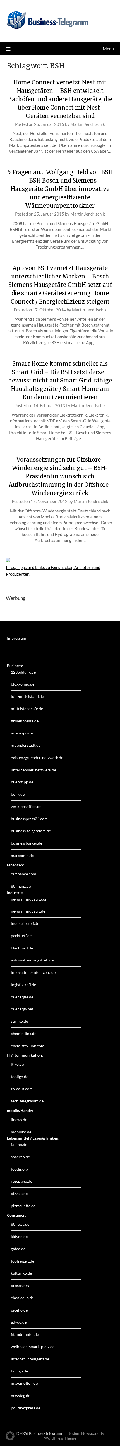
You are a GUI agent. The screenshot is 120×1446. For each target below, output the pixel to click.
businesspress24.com (29, 818)
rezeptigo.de (21, 1181)
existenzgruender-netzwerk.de (37, 757)
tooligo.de (19, 1076)
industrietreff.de (25, 923)
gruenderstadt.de (25, 745)
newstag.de (20, 1395)
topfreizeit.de (22, 1261)
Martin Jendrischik (87, 124)
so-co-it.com (22, 1088)
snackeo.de (20, 1156)
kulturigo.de (21, 1273)
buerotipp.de (22, 781)
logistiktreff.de (23, 984)
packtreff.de (21, 935)
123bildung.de (23, 672)
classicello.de (22, 1297)
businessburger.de (26, 843)
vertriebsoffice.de (26, 806)
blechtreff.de (22, 948)
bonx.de (18, 794)
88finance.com (23, 873)
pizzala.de (19, 1193)
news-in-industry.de (28, 911)
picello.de (19, 1310)
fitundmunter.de (25, 1334)
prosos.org (20, 1285)
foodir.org (19, 1169)
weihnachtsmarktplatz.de (32, 1346)
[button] (10, 1436)
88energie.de (22, 996)
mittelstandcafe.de (27, 708)
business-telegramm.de (31, 830)
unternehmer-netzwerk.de (33, 769)
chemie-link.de (23, 1033)
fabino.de (19, 1144)
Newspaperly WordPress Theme (74, 1435)
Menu (108, 48)
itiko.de (17, 1064)
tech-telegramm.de (27, 1100)
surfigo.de (19, 1021)
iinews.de (19, 1119)
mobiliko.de (21, 1132)
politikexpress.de (25, 1407)
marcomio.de (22, 855)
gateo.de (18, 1248)
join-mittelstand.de (27, 696)
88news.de (20, 1224)
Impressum (16, 638)
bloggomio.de (22, 684)
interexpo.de (22, 733)
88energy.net (22, 1008)
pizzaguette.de (23, 1205)
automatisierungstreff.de (32, 960)
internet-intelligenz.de (30, 1359)
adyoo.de (19, 1322)
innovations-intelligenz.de (33, 972)
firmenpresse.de (25, 721)
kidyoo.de (19, 1236)
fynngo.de (19, 1371)
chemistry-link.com (27, 1045)
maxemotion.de (24, 1383)
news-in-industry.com (30, 899)
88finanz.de (21, 886)
